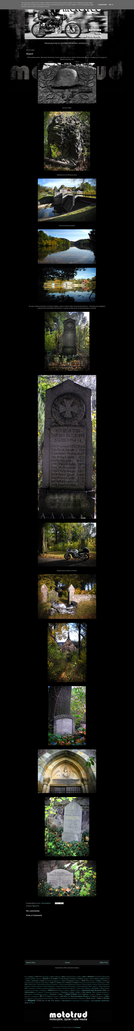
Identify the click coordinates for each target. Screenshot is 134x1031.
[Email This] (56, 903)
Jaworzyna (35, 981)
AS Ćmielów (45, 976)
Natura (51, 990)
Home (67, 962)
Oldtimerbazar (29, 992)
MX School (95, 988)
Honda (96, 979)
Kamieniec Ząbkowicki (54, 980)
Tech (94, 996)
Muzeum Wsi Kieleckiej (83, 988)
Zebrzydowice (66, 1000)
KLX (83, 981)
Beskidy (58, 976)
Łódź (51, 982)
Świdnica (55, 996)
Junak (42, 981)
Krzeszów (91, 980)
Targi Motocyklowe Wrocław (79, 996)
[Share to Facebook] (61, 903)
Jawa (27, 981)
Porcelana (64, 992)
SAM (93, 994)
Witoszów (82, 998)
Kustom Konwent (29, 982)
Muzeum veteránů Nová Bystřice (66, 988)
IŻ (108, 978)
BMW (84, 977)
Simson (98, 994)
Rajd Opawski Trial (89, 992)
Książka (98, 981)
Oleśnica (40, 992)
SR (41, 996)
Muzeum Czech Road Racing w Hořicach (70, 984)
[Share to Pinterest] (63, 903)
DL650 (45, 979)
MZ (102, 988)
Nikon (67, 990)
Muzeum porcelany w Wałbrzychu (46, 988)
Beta (63, 977)
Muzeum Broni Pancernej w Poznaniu (48, 984)
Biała (79, 976)
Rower (61, 994)
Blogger (78, 1027)
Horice (103, 979)
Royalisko (85, 994)
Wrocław (106, 998)
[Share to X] (59, 903)
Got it (111, 4)
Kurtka (105, 981)
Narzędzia (43, 990)
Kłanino (78, 980)
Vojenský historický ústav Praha (68, 998)
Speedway (35, 996)
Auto (52, 977)
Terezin (101, 996)
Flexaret (80, 979)
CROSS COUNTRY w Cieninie (33, 978)
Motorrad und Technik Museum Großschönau (92, 982)
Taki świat (63, 996)
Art (37, 977)
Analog (30, 977)
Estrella (73, 979)
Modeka (75, 982)
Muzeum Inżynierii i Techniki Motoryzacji (43, 986)
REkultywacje (28, 994)
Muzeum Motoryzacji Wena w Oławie (87, 986)
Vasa (35, 998)
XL (49, 1000)
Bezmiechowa (72, 976)
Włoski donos (90, 998)
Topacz (107, 996)
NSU (78, 990)
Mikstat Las (60, 982)
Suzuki (49, 996)
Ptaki (78, 992)
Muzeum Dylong (87, 984)
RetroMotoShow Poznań (41, 994)
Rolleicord (53, 994)
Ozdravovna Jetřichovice (52, 992)
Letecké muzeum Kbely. (42, 982)
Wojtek (99, 998)
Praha (72, 992)
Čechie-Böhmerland (104, 976)
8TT (26, 976)
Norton (73, 990)
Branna (91, 977)
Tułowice (30, 998)
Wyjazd (34, 906)
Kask (63, 981)
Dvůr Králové (64, 979)
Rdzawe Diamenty (102, 992)
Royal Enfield (71, 994)
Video (56, 998)
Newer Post (30, 962)
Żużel (32, 1002)
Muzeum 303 (32, 984)
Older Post (104, 962)
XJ (38, 906)
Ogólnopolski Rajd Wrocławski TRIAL (94, 990)
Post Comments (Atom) (71, 968)
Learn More (102, 4)
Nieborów (60, 990)
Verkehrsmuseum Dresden (46, 998)
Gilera (86, 978)
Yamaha (57, 1000)
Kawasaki (70, 981)
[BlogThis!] (57, 903)
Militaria (68, 982)
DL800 (55, 979)
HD (91, 979)
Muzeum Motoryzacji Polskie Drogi (65, 986)
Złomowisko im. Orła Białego (81, 1000)
